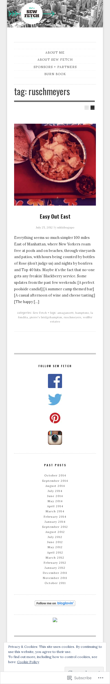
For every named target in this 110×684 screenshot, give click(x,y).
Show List (92, 108)
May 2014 (55, 501)
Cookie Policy (28, 662)
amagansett (65, 313)
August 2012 (55, 532)
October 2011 (55, 583)
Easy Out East (55, 216)
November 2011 (55, 578)
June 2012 (55, 542)
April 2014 (55, 506)
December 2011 (55, 573)
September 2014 (55, 481)
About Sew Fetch (55, 60)
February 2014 (55, 517)
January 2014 (55, 522)
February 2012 (55, 563)
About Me (55, 53)
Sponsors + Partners (55, 67)
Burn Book (55, 74)
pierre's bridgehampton (46, 317)
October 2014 (55, 475)
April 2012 (55, 552)
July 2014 (55, 491)
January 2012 (55, 568)
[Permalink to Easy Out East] (55, 165)
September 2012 (55, 527)
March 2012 (55, 557)
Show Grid (87, 108)
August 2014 (55, 486)
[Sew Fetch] (55, 14)
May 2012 (55, 547)
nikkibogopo (65, 227)
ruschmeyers (72, 317)
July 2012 (55, 537)
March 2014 (55, 511)
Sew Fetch (40, 313)
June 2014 (55, 496)
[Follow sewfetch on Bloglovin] (55, 603)
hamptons (82, 313)
